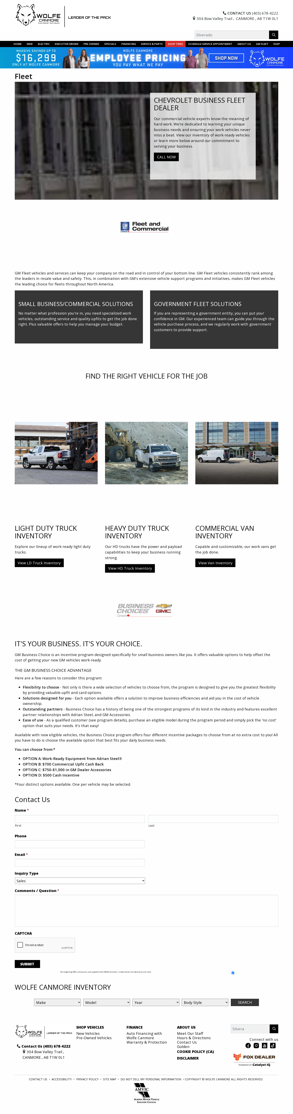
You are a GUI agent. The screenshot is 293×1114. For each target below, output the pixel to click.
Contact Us (187, 1042)
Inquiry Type (26, 873)
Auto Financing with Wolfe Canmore (144, 1035)
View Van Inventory (215, 562)
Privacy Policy (87, 1079)
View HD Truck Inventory (130, 568)
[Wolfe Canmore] (63, 15)
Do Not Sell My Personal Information (151, 1079)
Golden (183, 1046)
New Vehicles (88, 1033)
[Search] (273, 35)
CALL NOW (166, 156)
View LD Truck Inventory (39, 562)
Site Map (110, 1079)
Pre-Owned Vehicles (94, 1037)
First (18, 825)
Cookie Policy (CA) (195, 1052)
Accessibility (62, 1079)
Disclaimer (188, 1058)
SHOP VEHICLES (90, 1027)
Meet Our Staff (190, 1033)
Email (21, 854)
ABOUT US (186, 1027)
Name (22, 810)
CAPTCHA (23, 933)
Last (151, 825)
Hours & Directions (194, 1037)
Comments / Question (37, 890)
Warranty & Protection (147, 1042)
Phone (21, 836)
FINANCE (135, 1027)
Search (245, 1002)
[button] (17, 44)
